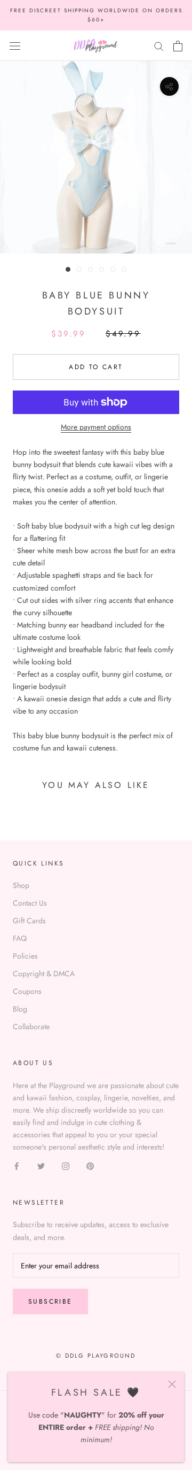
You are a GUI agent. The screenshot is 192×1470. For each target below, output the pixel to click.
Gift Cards (29, 920)
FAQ (20, 938)
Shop (21, 885)
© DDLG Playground (95, 1355)
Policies (25, 956)
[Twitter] (41, 1166)
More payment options (96, 427)
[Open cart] (177, 46)
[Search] (159, 45)
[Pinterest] (90, 1166)
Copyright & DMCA (44, 973)
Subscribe (50, 1301)
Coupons (27, 991)
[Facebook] (16, 1166)
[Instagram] (65, 1166)
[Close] (172, 1384)
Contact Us (30, 903)
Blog (20, 1009)
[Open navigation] (15, 46)
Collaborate (31, 1026)
